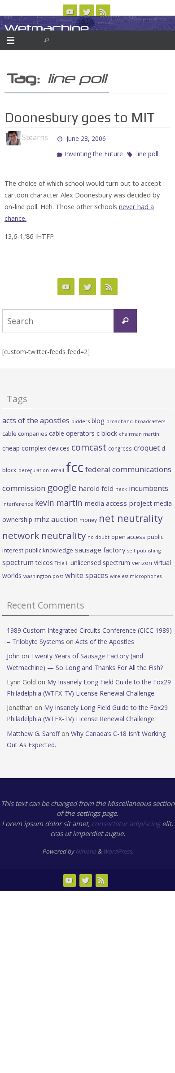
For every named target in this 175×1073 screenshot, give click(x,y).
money (88, 515)
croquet (147, 444)
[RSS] (103, 11)
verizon (142, 559)
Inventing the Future (94, 150)
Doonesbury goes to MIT (79, 117)
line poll (147, 150)
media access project (118, 499)
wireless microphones (136, 572)
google (62, 483)
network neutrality (44, 531)
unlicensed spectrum (100, 558)
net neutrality (131, 514)
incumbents (148, 484)
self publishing (144, 546)
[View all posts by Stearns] (52, 137)
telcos (44, 558)
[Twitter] (86, 11)
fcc (74, 463)
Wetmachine (46, 28)
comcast (88, 443)
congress (120, 444)
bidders (80, 417)
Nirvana (85, 847)
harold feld (96, 483)
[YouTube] (70, 11)
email (57, 466)
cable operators (72, 429)
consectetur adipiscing (126, 819)
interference (17, 499)
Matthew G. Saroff (33, 729)
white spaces (86, 571)
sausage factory (100, 545)
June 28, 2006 (86, 137)
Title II (62, 559)
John (13, 652)
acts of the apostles (36, 416)
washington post (43, 571)
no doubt (98, 533)
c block (106, 429)
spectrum (18, 558)
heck (121, 484)
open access (128, 533)
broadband (119, 417)
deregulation (33, 466)
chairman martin (139, 429)
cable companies (24, 430)
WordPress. (118, 847)
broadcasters (150, 417)
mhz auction (56, 515)
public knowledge (49, 546)
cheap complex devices (36, 444)
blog (98, 416)
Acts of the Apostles (104, 637)
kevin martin (59, 498)
